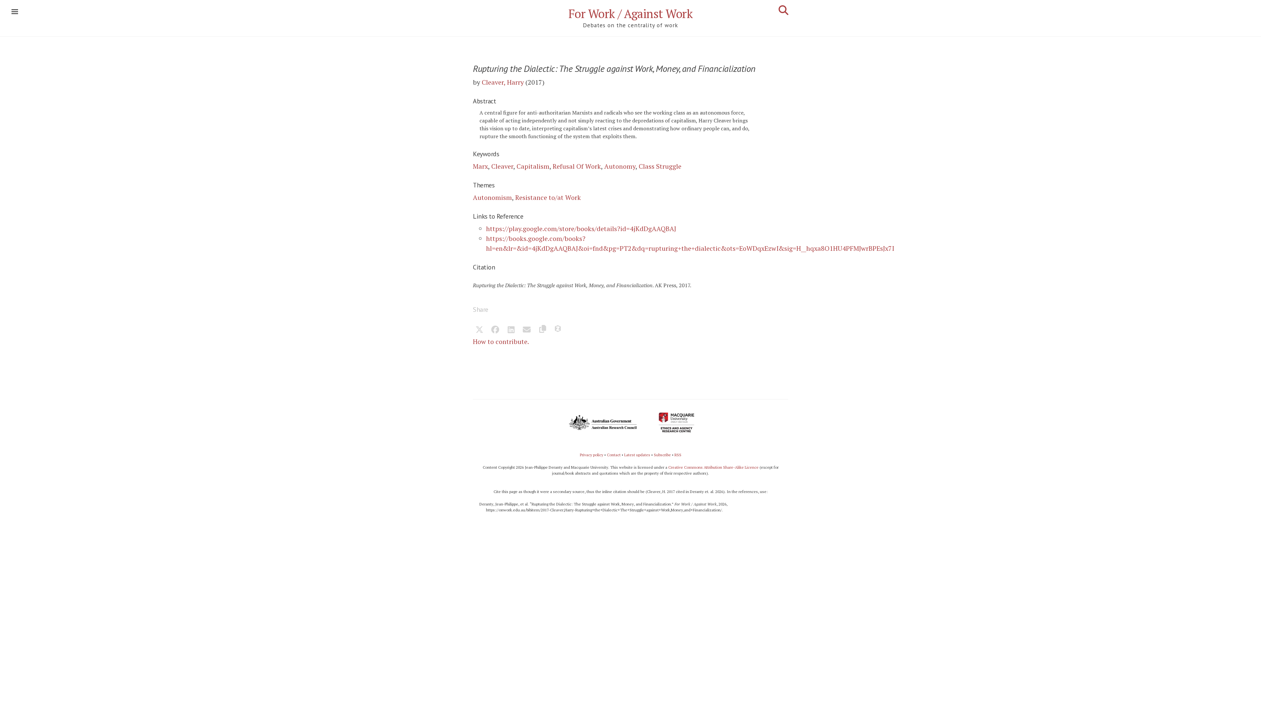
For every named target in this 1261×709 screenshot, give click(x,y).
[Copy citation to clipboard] (542, 330)
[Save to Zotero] (558, 330)
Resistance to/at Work (548, 197)
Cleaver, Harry (503, 82)
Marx (480, 166)
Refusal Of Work (577, 166)
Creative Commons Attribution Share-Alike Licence (713, 467)
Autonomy (619, 166)
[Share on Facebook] (495, 330)
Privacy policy (591, 454)
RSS (678, 454)
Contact (614, 454)
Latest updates (637, 454)
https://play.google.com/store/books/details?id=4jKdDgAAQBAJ (581, 228)
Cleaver (502, 166)
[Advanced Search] (783, 10)
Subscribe (662, 454)
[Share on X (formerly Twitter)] (479, 330)
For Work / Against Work (630, 13)
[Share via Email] (526, 330)
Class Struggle (660, 166)
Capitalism (533, 166)
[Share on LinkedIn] (511, 330)
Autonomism (492, 197)
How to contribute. (501, 341)
